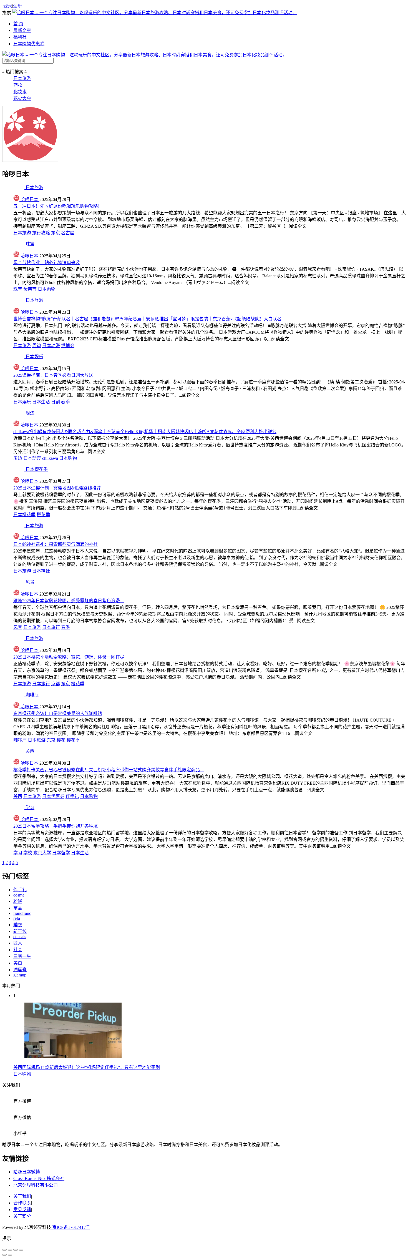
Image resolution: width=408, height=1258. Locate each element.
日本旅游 (22, 78)
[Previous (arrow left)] (4, 1255)
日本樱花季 (24, 514)
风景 (17, 627)
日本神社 (41, 571)
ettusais (19, 936)
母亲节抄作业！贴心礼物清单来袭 (46, 262)
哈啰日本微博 (26, 1171)
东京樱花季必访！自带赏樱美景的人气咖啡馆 (57, 713)
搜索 (7, 12)
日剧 (55, 402)
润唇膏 (20, 969)
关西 (17, 796)
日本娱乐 (22, 402)
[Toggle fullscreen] (15, 1250)
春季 (65, 402)
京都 (55, 683)
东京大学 (42, 852)
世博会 (67, 345)
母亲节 (30, 289)
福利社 (20, 37)
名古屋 (67, 232)
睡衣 (17, 924)
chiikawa (50, 458)
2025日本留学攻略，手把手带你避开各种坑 (55, 826)
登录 (7, 6)
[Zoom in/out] (21, 1250)
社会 (17, 949)
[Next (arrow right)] (10, 1255)
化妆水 (20, 91)
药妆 (17, 85)
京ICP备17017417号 (70, 1227)
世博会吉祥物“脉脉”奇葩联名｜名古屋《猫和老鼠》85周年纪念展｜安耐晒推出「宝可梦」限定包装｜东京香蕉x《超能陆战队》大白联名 (147, 319)
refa (16, 918)
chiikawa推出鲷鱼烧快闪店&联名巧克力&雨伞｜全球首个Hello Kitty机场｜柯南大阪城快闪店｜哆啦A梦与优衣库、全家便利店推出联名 (144, 431)
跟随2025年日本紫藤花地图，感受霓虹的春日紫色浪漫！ (68, 600)
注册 (17, 6)
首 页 (18, 23)
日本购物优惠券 (28, 43)
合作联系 (22, 1203)
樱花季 (43, 514)
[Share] (10, 1250)
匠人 (17, 943)
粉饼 (17, 901)
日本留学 (61, 852)
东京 (55, 232)
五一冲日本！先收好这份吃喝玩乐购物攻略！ (57, 206)
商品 (17, 908)
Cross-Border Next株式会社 (38, 1178)
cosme (18, 895)
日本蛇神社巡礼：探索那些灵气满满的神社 (55, 544)
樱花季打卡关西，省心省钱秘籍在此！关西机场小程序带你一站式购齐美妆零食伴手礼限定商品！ (108, 769)
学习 (17, 852)
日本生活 (41, 402)
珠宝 (17, 289)
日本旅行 (51, 627)
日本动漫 (51, 345)
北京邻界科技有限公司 (35, 1185)
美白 (17, 963)
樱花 (61, 740)
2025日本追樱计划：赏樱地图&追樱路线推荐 (57, 488)
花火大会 (22, 98)
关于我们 (22, 1196)
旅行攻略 (41, 232)
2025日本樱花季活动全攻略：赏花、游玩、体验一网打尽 (68, 657)
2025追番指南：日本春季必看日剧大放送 (53, 375)
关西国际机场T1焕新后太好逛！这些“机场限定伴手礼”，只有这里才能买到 (86, 1067)
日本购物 (47, 289)
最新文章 (22, 30)
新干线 (20, 931)
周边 (36, 345)
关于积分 (22, 1216)
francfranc (22, 913)
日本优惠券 (53, 796)
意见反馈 (22, 1209)
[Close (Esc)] (4, 1250)
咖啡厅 (20, 740)
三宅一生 (22, 956)
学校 (27, 852)
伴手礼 (72, 796)
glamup (19, 975)
